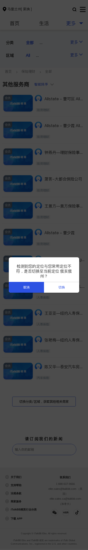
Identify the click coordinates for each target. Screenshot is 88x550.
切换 (61, 287)
